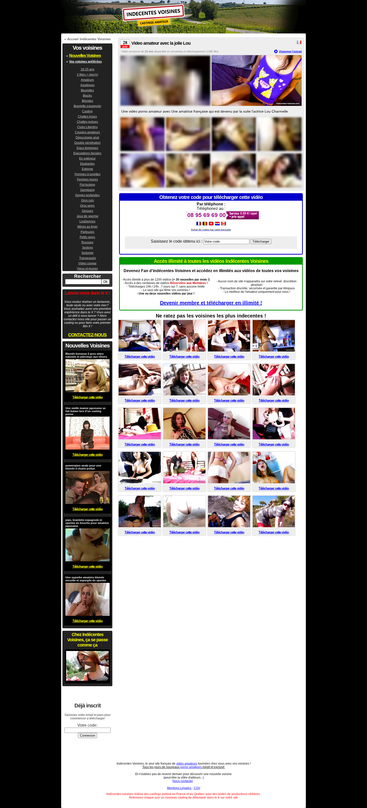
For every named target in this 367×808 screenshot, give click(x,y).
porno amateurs (191, 767)
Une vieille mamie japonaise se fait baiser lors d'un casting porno (85, 411)
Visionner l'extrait (290, 51)
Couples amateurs (87, 132)
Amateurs (87, 80)
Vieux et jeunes (87, 268)
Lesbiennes (87, 221)
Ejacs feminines (87, 148)
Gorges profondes (87, 195)
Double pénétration (87, 143)
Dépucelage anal (87, 137)
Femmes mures (87, 179)
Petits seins (87, 237)
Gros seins (87, 205)
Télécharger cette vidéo (140, 356)
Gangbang (87, 190)
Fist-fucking (87, 184)
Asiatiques (87, 85)
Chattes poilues (87, 122)
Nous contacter (183, 781)
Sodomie (87, 253)
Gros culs (87, 200)
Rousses (87, 242)
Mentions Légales (179, 788)
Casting (87, 111)
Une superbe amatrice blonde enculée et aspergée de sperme (85, 579)
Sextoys (87, 247)
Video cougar (87, 263)
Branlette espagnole (87, 106)
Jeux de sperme (87, 216)
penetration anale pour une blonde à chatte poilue (83, 467)
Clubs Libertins (87, 127)
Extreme (87, 169)
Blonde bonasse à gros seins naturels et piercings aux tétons (86, 355)
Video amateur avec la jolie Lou (160, 43)
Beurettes (87, 90)
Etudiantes (87, 163)
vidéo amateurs (186, 763)
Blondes (87, 101)
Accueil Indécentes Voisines (89, 39)
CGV (197, 788)
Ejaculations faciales (87, 153)
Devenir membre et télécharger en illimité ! (211, 303)
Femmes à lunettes (87, 174)
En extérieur (87, 158)
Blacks (87, 95)
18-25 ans (87, 69)
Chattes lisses (87, 116)
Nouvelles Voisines (85, 55)
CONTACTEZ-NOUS (87, 334)
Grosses (87, 211)
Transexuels (87, 258)
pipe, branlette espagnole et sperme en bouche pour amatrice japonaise (87, 522)
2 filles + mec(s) (87, 74)
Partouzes (87, 232)
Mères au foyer (87, 226)
